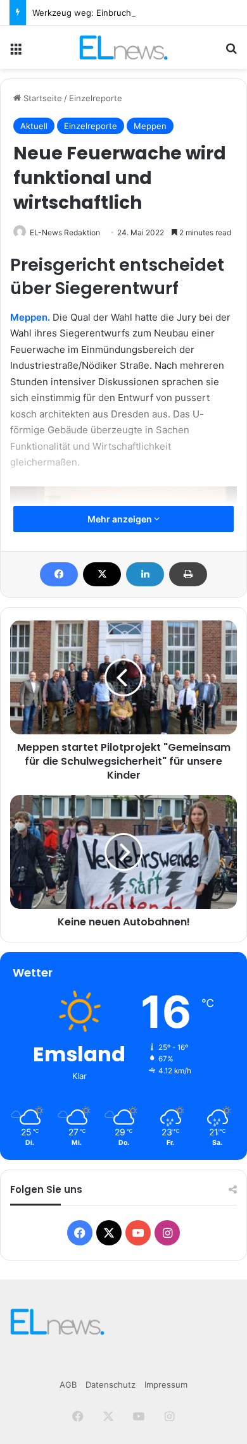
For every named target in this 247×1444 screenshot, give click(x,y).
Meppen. (30, 317)
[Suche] (231, 52)
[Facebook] (59, 574)
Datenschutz (111, 1384)
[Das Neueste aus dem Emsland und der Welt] (123, 47)
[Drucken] (188, 574)
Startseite (41, 98)
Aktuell (34, 126)
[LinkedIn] (145, 574)
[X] (102, 574)
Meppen (150, 126)
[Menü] (16, 52)
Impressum (165, 1384)
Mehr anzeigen (120, 519)
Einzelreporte (95, 98)
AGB (68, 1384)
